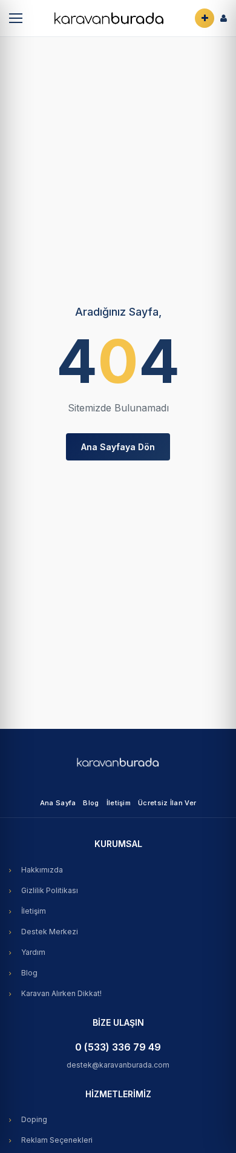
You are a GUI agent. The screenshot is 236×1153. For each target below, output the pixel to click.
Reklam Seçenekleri (57, 1140)
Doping (34, 1119)
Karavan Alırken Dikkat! (61, 993)
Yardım (33, 952)
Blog (91, 803)
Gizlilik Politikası (49, 890)
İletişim (119, 803)
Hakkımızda (42, 869)
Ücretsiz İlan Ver (167, 803)
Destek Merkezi (49, 931)
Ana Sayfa (58, 803)
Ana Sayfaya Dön (118, 447)
